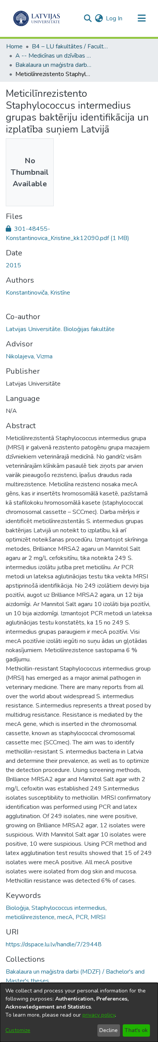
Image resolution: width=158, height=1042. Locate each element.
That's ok (136, 1030)
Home (14, 46)
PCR (82, 917)
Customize (17, 1030)
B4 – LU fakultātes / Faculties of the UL (70, 46)
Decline (108, 1030)
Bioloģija (17, 908)
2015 (13, 265)
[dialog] (79, 1012)
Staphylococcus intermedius (68, 908)
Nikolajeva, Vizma (29, 356)
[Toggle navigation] (141, 18)
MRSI (98, 917)
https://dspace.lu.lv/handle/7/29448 (54, 944)
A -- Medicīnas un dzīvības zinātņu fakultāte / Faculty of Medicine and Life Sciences (53, 55)
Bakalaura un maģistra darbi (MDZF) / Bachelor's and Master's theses (53, 65)
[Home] (36, 18)
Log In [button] (114, 18)
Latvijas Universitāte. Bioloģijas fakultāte (60, 329)
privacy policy (98, 1015)
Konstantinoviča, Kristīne (38, 292)
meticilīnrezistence (30, 917)
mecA (65, 917)
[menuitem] (99, 18)
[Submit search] (87, 18)
